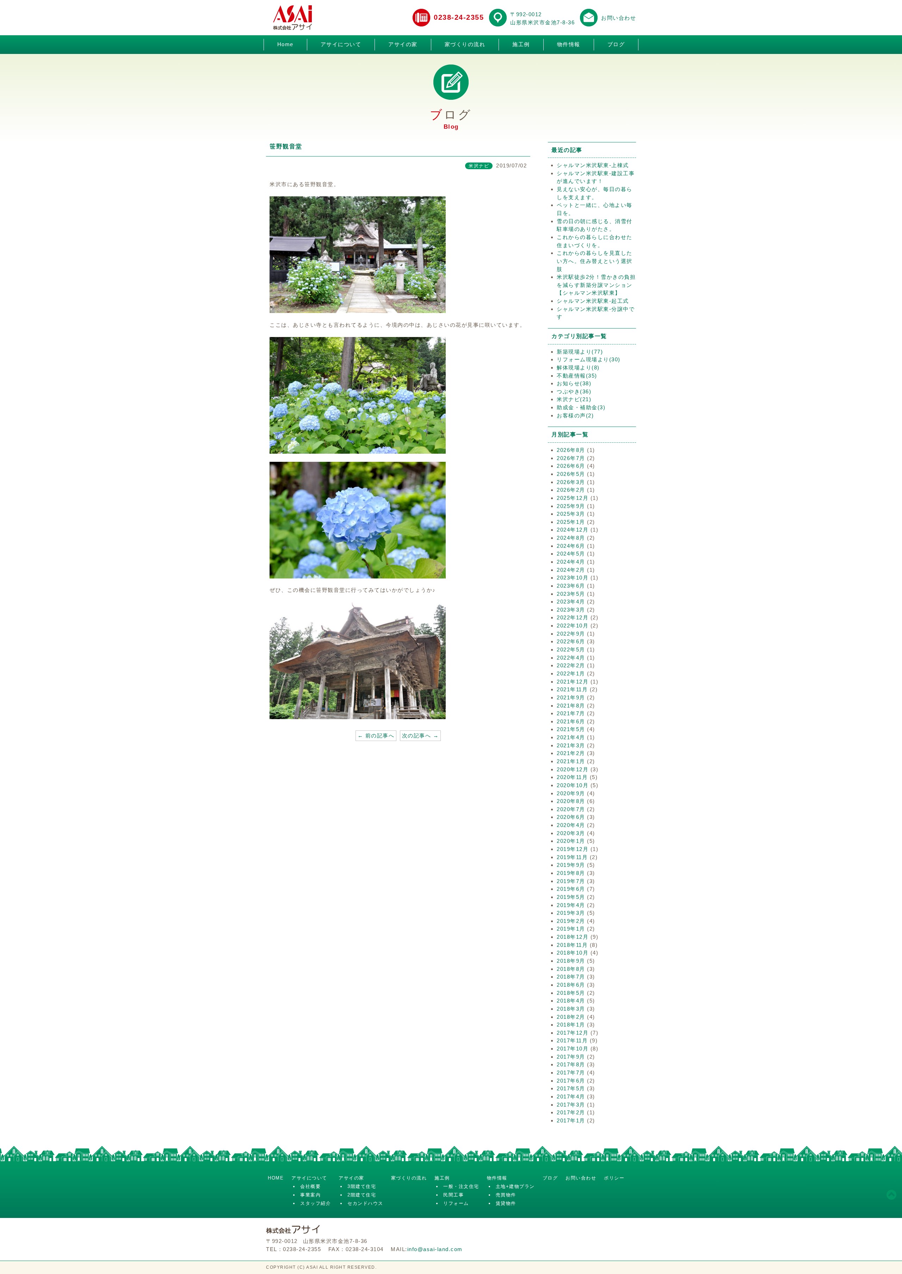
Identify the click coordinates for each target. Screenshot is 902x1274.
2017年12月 (572, 1033)
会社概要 (310, 1186)
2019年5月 (571, 897)
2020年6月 (571, 817)
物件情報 (568, 44)
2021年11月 (572, 689)
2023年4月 (571, 602)
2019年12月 (572, 849)
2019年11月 (572, 857)
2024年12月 (572, 530)
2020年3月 (571, 833)
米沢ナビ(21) (574, 399)
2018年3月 (571, 1009)
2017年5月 (571, 1088)
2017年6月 (571, 1081)
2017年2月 (571, 1112)
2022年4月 (571, 658)
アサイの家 (403, 44)
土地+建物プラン (515, 1186)
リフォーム (456, 1203)
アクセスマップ (498, 17)
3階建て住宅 (361, 1186)
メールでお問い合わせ (589, 17)
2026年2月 (571, 490)
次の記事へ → (420, 736)
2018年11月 (572, 945)
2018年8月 (571, 969)
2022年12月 (572, 617)
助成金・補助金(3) (581, 407)
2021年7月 (571, 713)
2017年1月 (571, 1120)
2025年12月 (572, 498)
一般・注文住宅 (461, 1186)
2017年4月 (571, 1097)
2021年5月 (571, 729)
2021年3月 (571, 745)
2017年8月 (571, 1064)
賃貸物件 (506, 1203)
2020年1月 (571, 841)
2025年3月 (571, 514)
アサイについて (341, 44)
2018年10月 (572, 953)
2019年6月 (571, 889)
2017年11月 (572, 1040)
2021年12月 (572, 682)
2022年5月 (571, 650)
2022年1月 (571, 673)
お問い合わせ (618, 18)
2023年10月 (572, 578)
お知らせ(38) (574, 383)
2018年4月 (571, 1001)
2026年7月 (571, 458)
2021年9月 (571, 697)
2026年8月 (571, 450)
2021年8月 (571, 706)
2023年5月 (571, 594)
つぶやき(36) (574, 391)
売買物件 (506, 1195)
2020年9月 (571, 793)
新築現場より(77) (580, 352)
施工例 (521, 44)
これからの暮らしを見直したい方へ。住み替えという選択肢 (594, 261)
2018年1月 (571, 1025)
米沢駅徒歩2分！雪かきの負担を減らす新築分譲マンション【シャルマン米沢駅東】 (596, 285)
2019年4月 (571, 905)
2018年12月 (572, 937)
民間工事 (453, 1195)
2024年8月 (571, 538)
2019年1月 (571, 929)
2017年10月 (572, 1049)
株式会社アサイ (292, 17)
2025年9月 (571, 506)
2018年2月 (571, 1017)
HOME (276, 1178)
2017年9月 (571, 1057)
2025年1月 (571, 522)
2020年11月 (572, 777)
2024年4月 (571, 562)
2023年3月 (571, 610)
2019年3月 (571, 913)
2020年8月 (571, 801)
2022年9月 (571, 634)
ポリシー (614, 1178)
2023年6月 (571, 586)
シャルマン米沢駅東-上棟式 (593, 165)
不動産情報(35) (577, 376)
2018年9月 (571, 961)
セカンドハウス (365, 1203)
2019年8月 (571, 873)
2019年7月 (571, 881)
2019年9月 (571, 865)
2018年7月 (571, 977)
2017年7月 (571, 1073)
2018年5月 (571, 993)
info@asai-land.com (435, 1249)
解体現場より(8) (578, 367)
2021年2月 (571, 753)
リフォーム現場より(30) (588, 359)
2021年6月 (571, 721)
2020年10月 (572, 785)
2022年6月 (571, 641)
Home (285, 44)
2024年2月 (571, 570)
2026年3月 (571, 482)
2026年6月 (571, 466)
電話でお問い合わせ (421, 17)
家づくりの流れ (465, 44)
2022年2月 (571, 665)
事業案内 (310, 1195)
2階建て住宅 (361, 1195)
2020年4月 (571, 825)
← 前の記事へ (376, 736)
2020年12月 (572, 769)
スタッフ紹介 (315, 1203)
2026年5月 (571, 474)
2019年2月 (571, 921)
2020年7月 (571, 809)
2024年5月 (571, 554)
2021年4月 (571, 737)
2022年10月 (572, 626)
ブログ (616, 44)
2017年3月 (571, 1105)
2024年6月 (571, 546)
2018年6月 (571, 985)
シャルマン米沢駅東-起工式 (593, 301)
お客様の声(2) (575, 415)
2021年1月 (571, 761)
